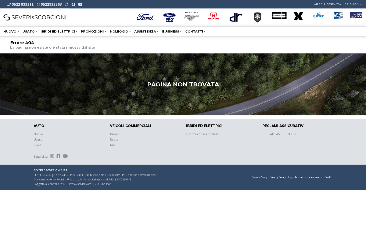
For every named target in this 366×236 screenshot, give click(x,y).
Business (170, 31)
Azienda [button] (351, 4)
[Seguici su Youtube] (80, 4)
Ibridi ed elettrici (58, 31)
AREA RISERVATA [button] (327, 4)
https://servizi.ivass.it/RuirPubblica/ (89, 184)
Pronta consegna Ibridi (202, 134)
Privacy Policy (278, 177)
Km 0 (37, 145)
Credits (328, 177)
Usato (28, 31)
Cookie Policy (260, 177)
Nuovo (9, 31)
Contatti (194, 31)
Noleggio (119, 31)
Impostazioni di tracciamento (305, 177)
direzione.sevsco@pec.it (142, 175)
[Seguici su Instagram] (67, 4)
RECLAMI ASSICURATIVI (279, 134)
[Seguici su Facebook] (73, 4)
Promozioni (92, 31)
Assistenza (145, 31)
